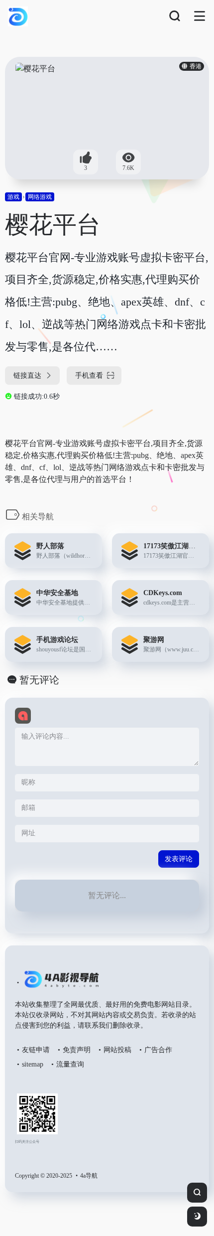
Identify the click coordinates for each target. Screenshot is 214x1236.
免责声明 (77, 1050)
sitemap (32, 1064)
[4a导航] (59, 983)
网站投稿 (117, 1050)
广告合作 (158, 1050)
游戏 (13, 196)
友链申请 (36, 1050)
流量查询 (70, 1064)
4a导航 (89, 1175)
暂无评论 (39, 679)
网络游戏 (40, 196)
